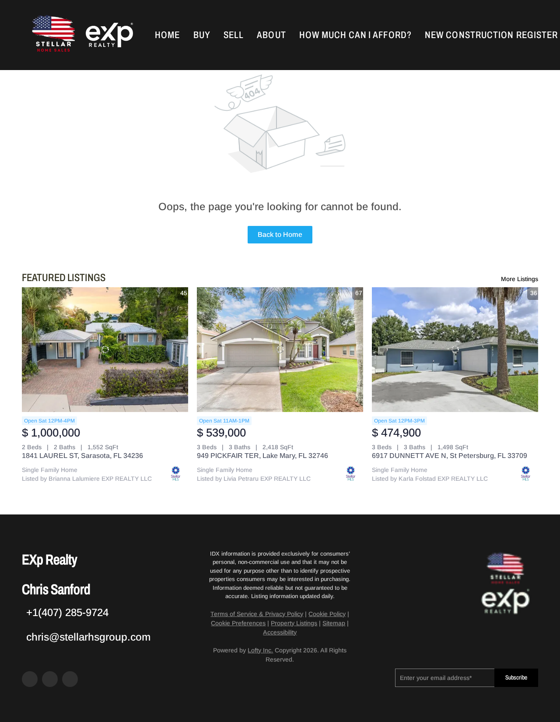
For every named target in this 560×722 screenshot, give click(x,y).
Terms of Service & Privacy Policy (256, 613)
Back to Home (280, 234)
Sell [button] (234, 35)
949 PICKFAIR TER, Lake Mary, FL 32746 (262, 455)
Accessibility (280, 632)
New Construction (469, 35)
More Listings (519, 278)
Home (167, 35)
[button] (52, 35)
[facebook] (30, 679)
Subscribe (516, 677)
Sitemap (333, 623)
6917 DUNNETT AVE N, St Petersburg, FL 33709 (449, 455)
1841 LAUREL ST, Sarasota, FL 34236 (82, 455)
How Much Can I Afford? (355, 35)
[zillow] (50, 679)
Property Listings (294, 623)
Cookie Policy (327, 613)
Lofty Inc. (260, 650)
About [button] (271, 35)
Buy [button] (201, 35)
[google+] (70, 679)
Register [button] (537, 35)
